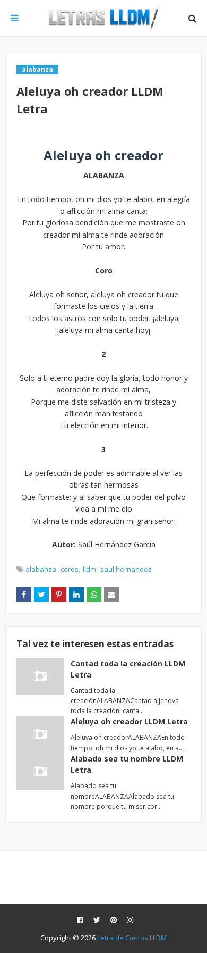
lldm (89, 569)
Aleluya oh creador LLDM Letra (129, 721)
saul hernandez (126, 569)
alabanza (40, 569)
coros (70, 569)
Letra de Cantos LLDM (132, 937)
